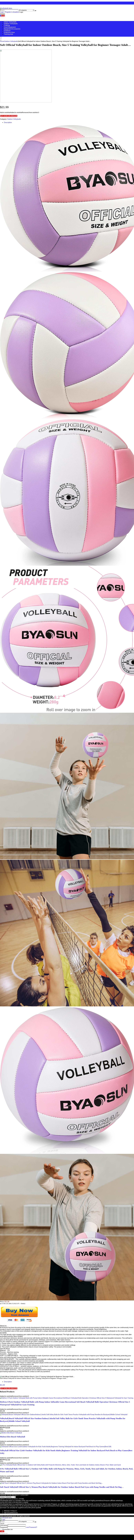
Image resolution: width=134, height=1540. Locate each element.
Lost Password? (31, 1527)
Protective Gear (9, 32)
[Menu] (1, 38)
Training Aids (8, 34)
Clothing (7, 25)
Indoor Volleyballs (10, 22)
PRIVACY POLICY (10, 1511)
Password (3, 1527)
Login (2, 1531)
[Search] (35, 10)
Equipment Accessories (12, 29)
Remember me (7, 1529)
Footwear (7, 30)
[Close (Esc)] (1, 1533)
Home (2, 41)
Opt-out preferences (11, 1513)
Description (8, 122)
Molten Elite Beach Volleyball (12, 1437)
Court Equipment (10, 27)
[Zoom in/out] (6, 1533)
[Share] (3, 1533)
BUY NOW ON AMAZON (8, 116)
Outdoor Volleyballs (11, 23)
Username (3, 1525)
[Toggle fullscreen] (4, 1533)
